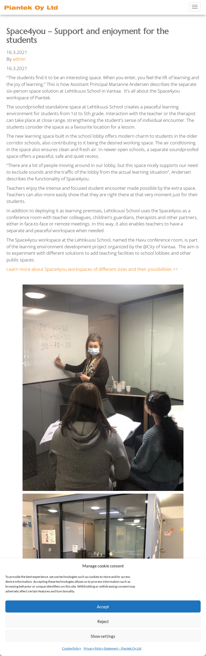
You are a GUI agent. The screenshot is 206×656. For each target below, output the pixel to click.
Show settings (103, 636)
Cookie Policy (71, 648)
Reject (103, 621)
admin (19, 59)
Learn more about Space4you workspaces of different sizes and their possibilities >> (92, 269)
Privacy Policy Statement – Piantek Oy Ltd (112, 648)
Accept (103, 606)
